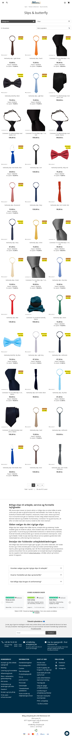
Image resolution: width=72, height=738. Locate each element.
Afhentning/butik (6, 673)
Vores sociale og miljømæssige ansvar (26, 695)
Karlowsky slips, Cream (12, 280)
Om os (21, 677)
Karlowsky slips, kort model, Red (59, 205)
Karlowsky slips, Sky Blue (60, 392)
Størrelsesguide (24, 671)
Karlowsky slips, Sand (36, 430)
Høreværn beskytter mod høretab (43, 697)
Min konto (4, 681)
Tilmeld (51, 633)
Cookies (21, 668)
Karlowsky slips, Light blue (36, 96)
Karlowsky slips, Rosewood (12, 205)
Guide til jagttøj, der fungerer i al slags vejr (44, 669)
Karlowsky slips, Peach (36, 58)
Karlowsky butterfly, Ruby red (59, 167)
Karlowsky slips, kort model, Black (36, 392)
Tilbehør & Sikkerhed (34, 6)
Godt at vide (42, 659)
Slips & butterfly (43, 6)
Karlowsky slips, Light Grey (36, 355)
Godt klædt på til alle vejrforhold (43, 674)
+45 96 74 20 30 (10, 642)
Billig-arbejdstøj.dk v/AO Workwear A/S (36, 716)
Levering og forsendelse (9, 671)
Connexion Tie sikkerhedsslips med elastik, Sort (12, 134)
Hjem (26, 6)
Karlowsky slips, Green (59, 317)
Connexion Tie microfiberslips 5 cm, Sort (60, 59)
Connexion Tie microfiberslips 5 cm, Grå (60, 243)
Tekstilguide (41, 683)
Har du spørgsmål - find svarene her (57, 643)
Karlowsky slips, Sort (36, 167)
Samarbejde (23, 686)
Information (24, 659)
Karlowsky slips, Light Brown (12, 58)
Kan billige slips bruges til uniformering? (25, 582)
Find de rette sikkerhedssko (41, 664)
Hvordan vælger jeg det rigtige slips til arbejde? (28, 568)
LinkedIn (61, 665)
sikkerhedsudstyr (34, 553)
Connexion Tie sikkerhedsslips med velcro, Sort (60, 96)
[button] (66, 733)
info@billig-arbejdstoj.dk (31, 643)
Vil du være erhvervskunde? (6, 696)
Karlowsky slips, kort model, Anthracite (60, 468)
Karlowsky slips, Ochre (36, 242)
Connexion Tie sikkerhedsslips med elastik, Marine (60, 134)
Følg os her (59, 659)
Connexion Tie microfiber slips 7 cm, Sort (36, 134)
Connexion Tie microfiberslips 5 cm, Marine (12, 393)
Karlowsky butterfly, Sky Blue (12, 355)
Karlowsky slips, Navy (36, 205)
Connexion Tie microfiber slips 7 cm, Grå (36, 280)
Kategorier (5, 21)
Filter (39, 21)
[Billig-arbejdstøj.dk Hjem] (36, 2)
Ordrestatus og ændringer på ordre (7, 685)
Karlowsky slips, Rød (12, 317)
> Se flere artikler (42, 704)
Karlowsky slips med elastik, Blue (12, 167)
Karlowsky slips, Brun (36, 467)
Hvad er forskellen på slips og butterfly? (25, 575)
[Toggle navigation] (3, 2)
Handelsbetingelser (25, 663)
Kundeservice (6, 659)
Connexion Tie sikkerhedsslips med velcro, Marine (12, 431)
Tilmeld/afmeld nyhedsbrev (24, 690)
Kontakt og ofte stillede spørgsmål (8, 664)
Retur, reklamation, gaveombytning (7, 677)
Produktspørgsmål (25, 674)
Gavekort (4, 689)
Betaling (3, 668)
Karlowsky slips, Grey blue (59, 280)
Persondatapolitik (25, 665)
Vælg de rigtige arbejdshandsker (42, 687)
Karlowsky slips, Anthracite (59, 355)
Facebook (61, 663)
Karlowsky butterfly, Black (12, 96)
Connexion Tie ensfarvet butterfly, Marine (36, 318)
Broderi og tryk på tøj (8, 692)
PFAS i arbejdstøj (42, 701)
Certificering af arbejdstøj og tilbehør (44, 692)
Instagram (62, 668)
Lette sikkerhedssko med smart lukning (43, 679)
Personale (22, 683)
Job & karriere (23, 680)
